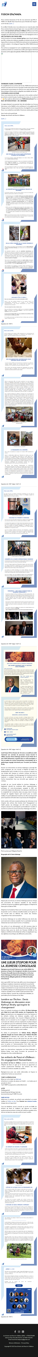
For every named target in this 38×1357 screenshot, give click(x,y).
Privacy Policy (25, 1343)
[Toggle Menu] (34, 4)
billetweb (18, 1079)
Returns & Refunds (14, 1343)
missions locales (32, 1101)
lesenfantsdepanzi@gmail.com (21, 1339)
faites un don (12, 1101)
